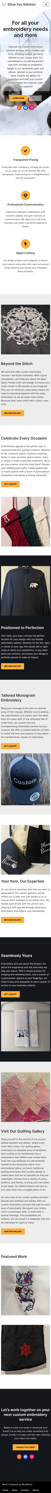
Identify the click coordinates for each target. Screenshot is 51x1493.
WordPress (27, 1484)
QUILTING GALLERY (13, 1231)
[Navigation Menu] (46, 4)
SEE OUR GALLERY (12, 413)
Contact (25, 1490)
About (36, 1490)
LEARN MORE (18, 98)
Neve (4, 1484)
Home (5, 1490)
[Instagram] (31, 107)
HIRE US (35, 98)
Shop (14, 1490)
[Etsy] (19, 107)
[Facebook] (25, 107)
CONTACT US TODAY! (25, 1447)
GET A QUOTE (10, 484)
